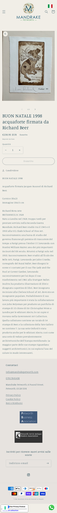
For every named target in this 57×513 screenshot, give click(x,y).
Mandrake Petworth (24, 499)
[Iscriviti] (47, 463)
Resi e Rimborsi (14, 403)
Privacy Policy (13, 395)
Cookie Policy (13, 399)
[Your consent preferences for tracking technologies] (5, 508)
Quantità (6, 144)
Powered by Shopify (37, 499)
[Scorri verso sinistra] (22, 109)
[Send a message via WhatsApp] (52, 507)
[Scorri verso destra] (35, 109)
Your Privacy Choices (17, 507)
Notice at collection (10, 510)
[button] (3, 11)
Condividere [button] (12, 170)
